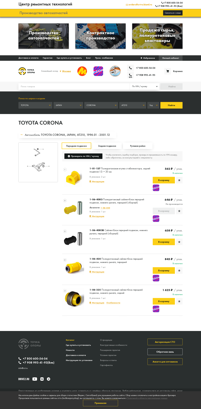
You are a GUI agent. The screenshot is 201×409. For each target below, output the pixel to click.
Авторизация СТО (165, 341)
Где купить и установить (69, 57)
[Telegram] (48, 379)
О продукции (106, 340)
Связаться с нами (173, 12)
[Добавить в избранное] (179, 180)
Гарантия (47, 57)
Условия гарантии (108, 355)
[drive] (23, 379)
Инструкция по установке (79, 360)
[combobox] (144, 86)
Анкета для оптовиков (165, 361)
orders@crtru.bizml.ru (140, 4)
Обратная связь (165, 351)
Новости (70, 350)
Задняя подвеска (107, 145)
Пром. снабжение (104, 57)
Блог (88, 57)
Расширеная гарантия (110, 350)
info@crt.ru (23, 368)
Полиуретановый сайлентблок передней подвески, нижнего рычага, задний (116, 291)
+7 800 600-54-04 (35, 359)
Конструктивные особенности (113, 345)
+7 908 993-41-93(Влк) (38, 363)
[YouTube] (34, 379)
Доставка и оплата (28, 57)
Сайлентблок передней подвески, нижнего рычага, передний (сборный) (119, 232)
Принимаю (101, 402)
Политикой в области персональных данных (147, 398)
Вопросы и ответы (108, 360)
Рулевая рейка (137, 145)
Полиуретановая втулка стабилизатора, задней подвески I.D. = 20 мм (120, 170)
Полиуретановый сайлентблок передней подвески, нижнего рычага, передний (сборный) (117, 201)
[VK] (42, 379)
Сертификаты (106, 365)
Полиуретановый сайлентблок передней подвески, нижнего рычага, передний (116, 260)
